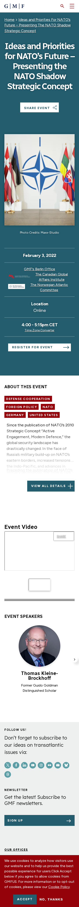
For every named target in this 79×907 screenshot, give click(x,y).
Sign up (15, 820)
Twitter (7, 765)
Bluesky (66, 765)
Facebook (16, 765)
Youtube (32, 765)
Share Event (37, 108)
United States (44, 415)
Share (61, 536)
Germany (15, 415)
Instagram (41, 765)
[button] (62, 6)
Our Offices (16, 849)
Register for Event (32, 347)
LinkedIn (24, 765)
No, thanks (51, 899)
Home (9, 19)
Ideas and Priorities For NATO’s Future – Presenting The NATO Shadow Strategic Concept (37, 25)
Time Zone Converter (39, 330)
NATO (48, 407)
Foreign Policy (21, 407)
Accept (25, 899)
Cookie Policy (59, 887)
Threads (7, 774)
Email (57, 765)
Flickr (49, 765)
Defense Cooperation (28, 399)
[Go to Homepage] (14, 6)
